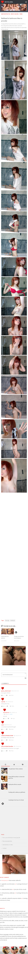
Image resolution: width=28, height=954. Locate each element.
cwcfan (10, 714)
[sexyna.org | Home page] (9, 2)
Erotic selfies (15, 14)
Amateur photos (5, 14)
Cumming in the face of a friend (16, 800)
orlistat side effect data (6, 889)
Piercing (7, 620)
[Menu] (26, 2)
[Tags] (22, 764)
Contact (4, 848)
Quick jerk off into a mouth (14, 784)
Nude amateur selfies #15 (15, 880)
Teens (20, 14)
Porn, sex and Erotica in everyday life (11, 837)
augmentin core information (8, 884)
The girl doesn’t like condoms (15, 769)
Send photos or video (8, 844)
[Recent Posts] (5, 764)
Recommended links (7, 841)
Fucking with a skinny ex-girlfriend (16, 792)
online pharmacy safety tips (7, 893)
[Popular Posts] (14, 764)
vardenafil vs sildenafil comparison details (11, 898)
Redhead (13, 620)
